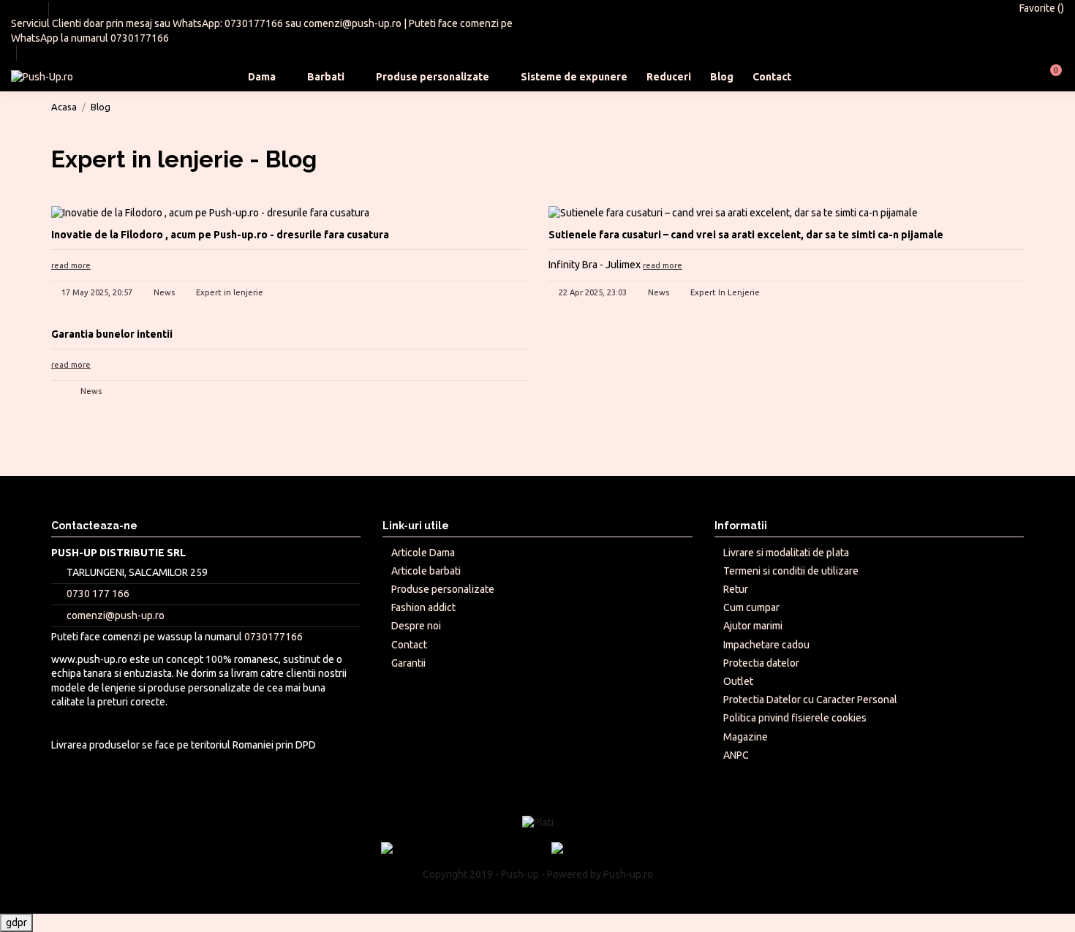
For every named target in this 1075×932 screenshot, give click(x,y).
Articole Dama (423, 552)
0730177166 (254, 23)
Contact (409, 645)
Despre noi (416, 626)
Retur (735, 589)
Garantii (408, 663)
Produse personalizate (442, 589)
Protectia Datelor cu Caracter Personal (810, 699)
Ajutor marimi (752, 626)
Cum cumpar (751, 607)
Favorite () (1040, 8)
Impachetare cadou (766, 645)
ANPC (736, 755)
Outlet (738, 681)
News (164, 292)
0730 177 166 (98, 593)
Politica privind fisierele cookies (795, 718)
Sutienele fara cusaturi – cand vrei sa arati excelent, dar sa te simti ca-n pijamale (745, 234)
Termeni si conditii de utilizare (791, 571)
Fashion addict (423, 607)
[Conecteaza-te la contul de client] (1014, 76)
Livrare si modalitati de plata (786, 552)
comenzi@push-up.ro (352, 23)
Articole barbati (426, 571)
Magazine (745, 737)
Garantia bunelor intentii (112, 334)
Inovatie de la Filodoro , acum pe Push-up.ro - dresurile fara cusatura (220, 234)
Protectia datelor (761, 663)
